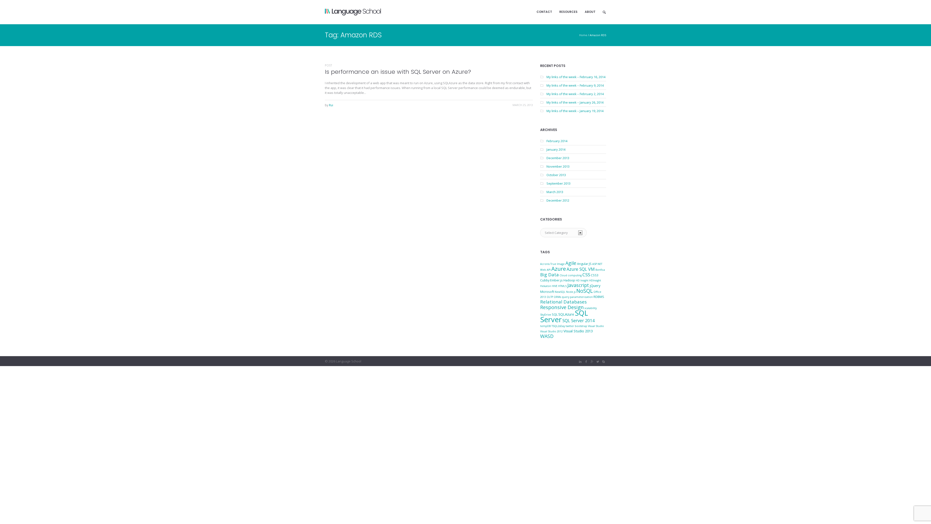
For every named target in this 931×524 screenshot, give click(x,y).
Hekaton (545, 286)
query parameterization (577, 297)
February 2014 (556, 141)
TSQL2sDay (558, 326)
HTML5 (562, 286)
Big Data (549, 274)
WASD (547, 336)
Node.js (571, 292)
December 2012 (557, 200)
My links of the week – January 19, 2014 (574, 111)
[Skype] (603, 362)
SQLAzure (566, 314)
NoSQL (584, 290)
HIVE (554, 286)
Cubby (544, 280)
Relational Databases (563, 302)
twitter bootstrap (576, 326)
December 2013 (557, 158)
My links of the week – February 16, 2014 (575, 77)
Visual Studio (596, 326)
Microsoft (547, 291)
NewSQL (560, 292)
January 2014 (555, 149)
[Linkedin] (580, 362)
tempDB (545, 326)
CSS (586, 274)
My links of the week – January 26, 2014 (574, 102)
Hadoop (569, 280)
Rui (331, 105)
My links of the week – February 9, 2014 (575, 85)
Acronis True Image (552, 264)
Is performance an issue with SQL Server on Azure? (398, 72)
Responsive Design (562, 307)
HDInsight (595, 280)
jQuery (595, 285)
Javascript (578, 285)
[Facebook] (586, 362)
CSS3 (594, 275)
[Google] (592, 362)
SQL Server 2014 (578, 320)
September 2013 (558, 183)
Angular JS (584, 264)
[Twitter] (598, 362)
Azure (558, 268)
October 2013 (556, 175)
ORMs (557, 297)
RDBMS (599, 297)
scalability (591, 308)
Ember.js (556, 280)
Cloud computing (571, 275)
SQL (555, 314)
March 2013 (554, 192)
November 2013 (558, 166)
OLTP (550, 297)
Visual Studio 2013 (578, 330)
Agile (570, 263)
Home (583, 35)
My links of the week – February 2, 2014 (575, 94)
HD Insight (582, 280)
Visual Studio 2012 (551, 331)
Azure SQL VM (581, 269)
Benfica (600, 269)
